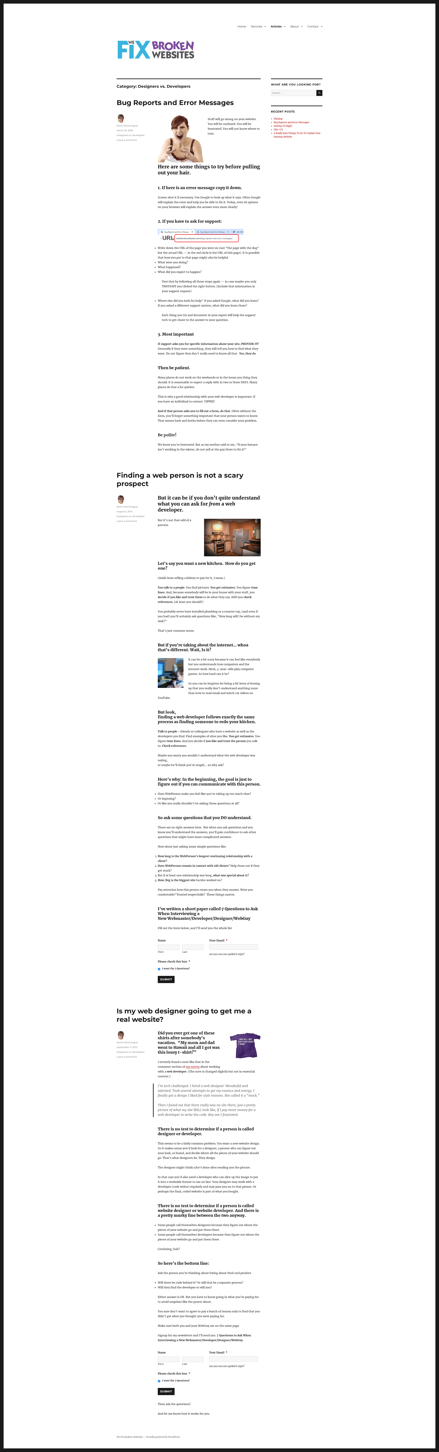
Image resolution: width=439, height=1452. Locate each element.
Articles (276, 26)
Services (256, 26)
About (294, 26)
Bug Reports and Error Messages (175, 102)
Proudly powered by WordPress (163, 1437)
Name (162, 940)
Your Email (218, 940)
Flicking (278, 118)
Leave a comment (127, 140)
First (161, 952)
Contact (313, 26)
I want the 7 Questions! (176, 968)
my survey (193, 1066)
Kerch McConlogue (127, 125)
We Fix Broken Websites (130, 1437)
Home (242, 26)
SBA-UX (278, 129)
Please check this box (174, 961)
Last (184, 952)
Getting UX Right (283, 126)
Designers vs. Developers (130, 135)
